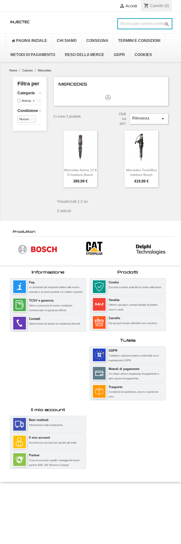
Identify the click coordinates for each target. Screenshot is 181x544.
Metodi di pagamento (124, 369)
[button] (15, 249)
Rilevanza (149, 119)
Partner (34, 455)
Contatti (34, 319)
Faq (31, 282)
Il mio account (39, 437)
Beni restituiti (39, 420)
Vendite (114, 300)
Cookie (114, 282)
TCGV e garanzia (41, 300)
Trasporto (116, 387)
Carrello (114, 318)
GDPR (113, 350)
